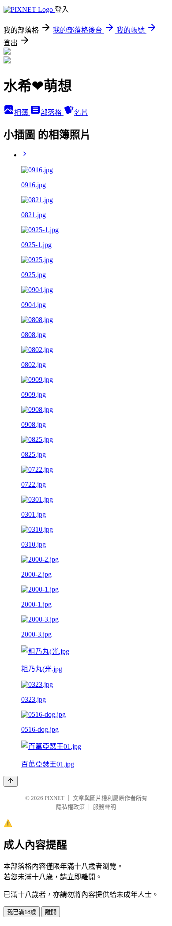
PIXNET (54, 798)
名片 (81, 112)
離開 (50, 912)
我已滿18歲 (21, 912)
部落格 (52, 112)
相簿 (22, 112)
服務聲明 (104, 807)
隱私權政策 (70, 807)
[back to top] (11, 781)
